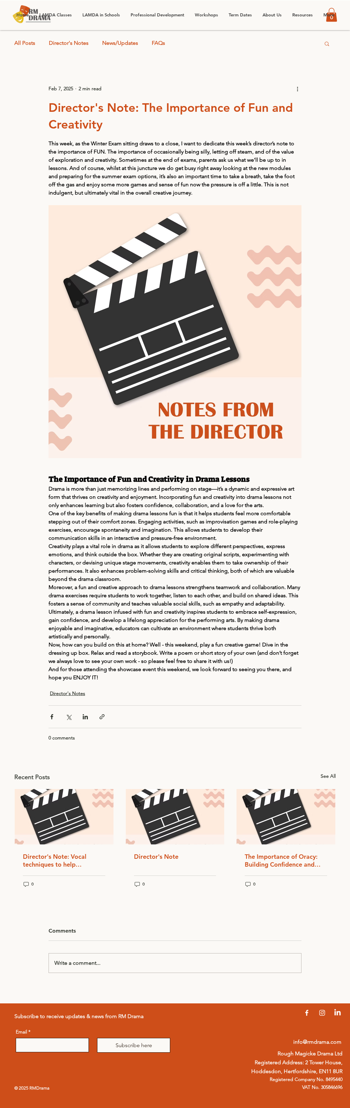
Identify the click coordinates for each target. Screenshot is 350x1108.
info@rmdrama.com (317, 1042)
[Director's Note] (175, 816)
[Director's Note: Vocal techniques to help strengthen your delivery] (64, 816)
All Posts (24, 43)
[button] (101, 15)
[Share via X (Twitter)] (68, 716)
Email (23, 1032)
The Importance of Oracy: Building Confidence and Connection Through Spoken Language (285, 860)
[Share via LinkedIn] (85, 716)
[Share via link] (102, 716)
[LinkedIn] (337, 1013)
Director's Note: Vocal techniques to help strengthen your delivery (57, 860)
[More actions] (297, 89)
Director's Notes (69, 43)
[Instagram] (322, 1013)
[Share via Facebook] (52, 716)
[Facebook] (307, 1013)
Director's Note (156, 856)
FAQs (158, 43)
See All (328, 776)
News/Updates (120, 43)
